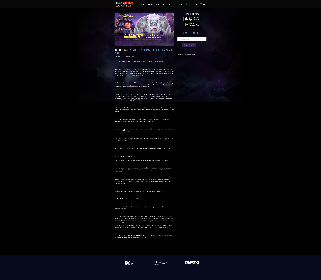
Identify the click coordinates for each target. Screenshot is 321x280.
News (132, 56)
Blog (128, 56)
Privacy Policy (155, 274)
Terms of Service (162, 274)
